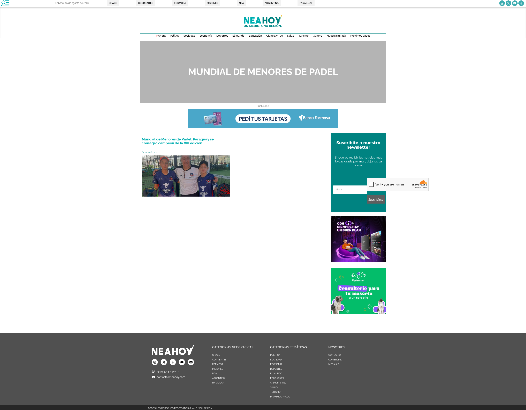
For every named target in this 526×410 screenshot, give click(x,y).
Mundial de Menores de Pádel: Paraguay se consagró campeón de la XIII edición (178, 141)
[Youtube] (515, 3)
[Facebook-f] (521, 3)
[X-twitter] (508, 3)
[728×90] (263, 127)
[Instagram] (502, 3)
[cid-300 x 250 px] (358, 261)
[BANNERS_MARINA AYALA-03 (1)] (358, 313)
